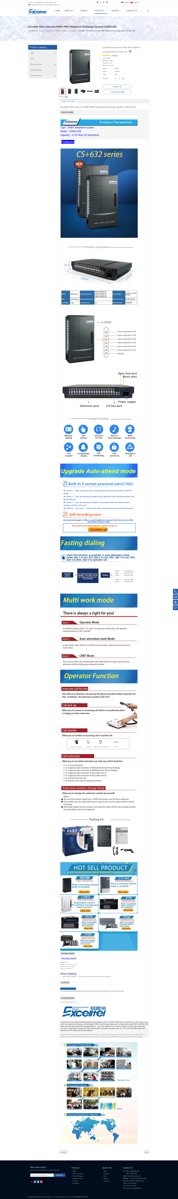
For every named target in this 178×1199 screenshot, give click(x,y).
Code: (105, 74)
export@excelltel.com (37, 4)
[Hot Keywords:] (148, 11)
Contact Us (106, 1181)
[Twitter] (104, 2)
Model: (105, 68)
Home (105, 1171)
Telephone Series (78, 1178)
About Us (106, 1178)
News (105, 1176)
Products (106, 1173)
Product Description (68, 101)
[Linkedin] (97, 2)
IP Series (75, 1181)
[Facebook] (107, 2)
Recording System (78, 1176)
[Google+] (101, 2)
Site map (71, 1197)
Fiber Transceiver (78, 1173)
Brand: (105, 71)
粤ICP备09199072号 (81, 1197)
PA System (76, 1183)
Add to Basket (116, 92)
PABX (74, 1171)
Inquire (115, 87)
